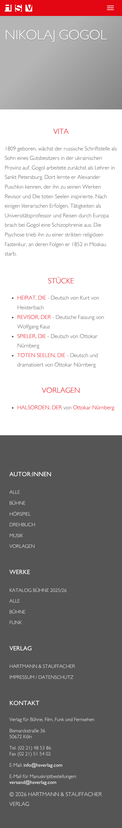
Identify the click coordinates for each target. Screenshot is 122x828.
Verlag (20, 648)
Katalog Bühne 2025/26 (38, 590)
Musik (16, 535)
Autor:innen (30, 474)
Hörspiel (20, 514)
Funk (15, 622)
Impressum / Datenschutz (41, 677)
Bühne (17, 503)
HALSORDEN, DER (39, 407)
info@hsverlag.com (43, 765)
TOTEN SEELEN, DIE (41, 355)
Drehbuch (22, 525)
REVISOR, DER (34, 317)
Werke (19, 572)
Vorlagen (22, 546)
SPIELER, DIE (31, 336)
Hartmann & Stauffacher (42, 666)
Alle (14, 492)
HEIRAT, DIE (31, 298)
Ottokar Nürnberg (93, 407)
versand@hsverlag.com (32, 782)
